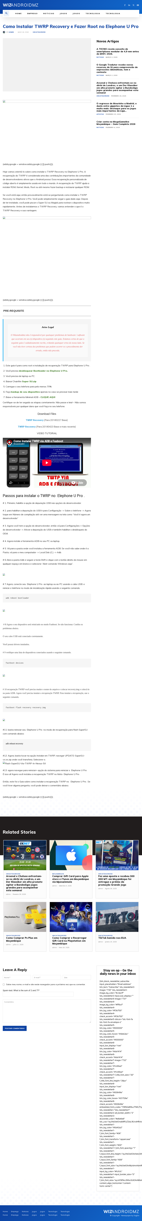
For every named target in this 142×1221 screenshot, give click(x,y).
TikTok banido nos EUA (112, 937)
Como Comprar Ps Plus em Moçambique (21, 939)
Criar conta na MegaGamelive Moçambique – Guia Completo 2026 (116, 123)
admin (11, 32)
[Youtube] (137, 4)
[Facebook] (124, 4)
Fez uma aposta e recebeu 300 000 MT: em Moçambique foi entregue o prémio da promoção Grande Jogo (116, 880)
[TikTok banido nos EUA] (117, 917)
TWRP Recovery (35, 420)
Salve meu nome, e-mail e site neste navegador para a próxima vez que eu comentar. (45, 984)
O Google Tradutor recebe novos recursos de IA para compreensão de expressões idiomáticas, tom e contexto (117, 68)
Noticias (100, 57)
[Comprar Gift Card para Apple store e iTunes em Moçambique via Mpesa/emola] (71, 855)
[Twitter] (133, 4)
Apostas (100, 114)
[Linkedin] (129, 4)
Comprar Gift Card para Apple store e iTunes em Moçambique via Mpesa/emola (70, 879)
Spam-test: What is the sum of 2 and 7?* (21, 990)
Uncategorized (39, 32)
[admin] (4, 32)
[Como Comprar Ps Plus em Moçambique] (25, 917)
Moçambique (58, 874)
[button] (6, 13)
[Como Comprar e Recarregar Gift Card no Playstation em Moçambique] (71, 917)
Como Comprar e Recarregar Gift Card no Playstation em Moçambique (69, 940)
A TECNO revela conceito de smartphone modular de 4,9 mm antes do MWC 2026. (118, 51)
